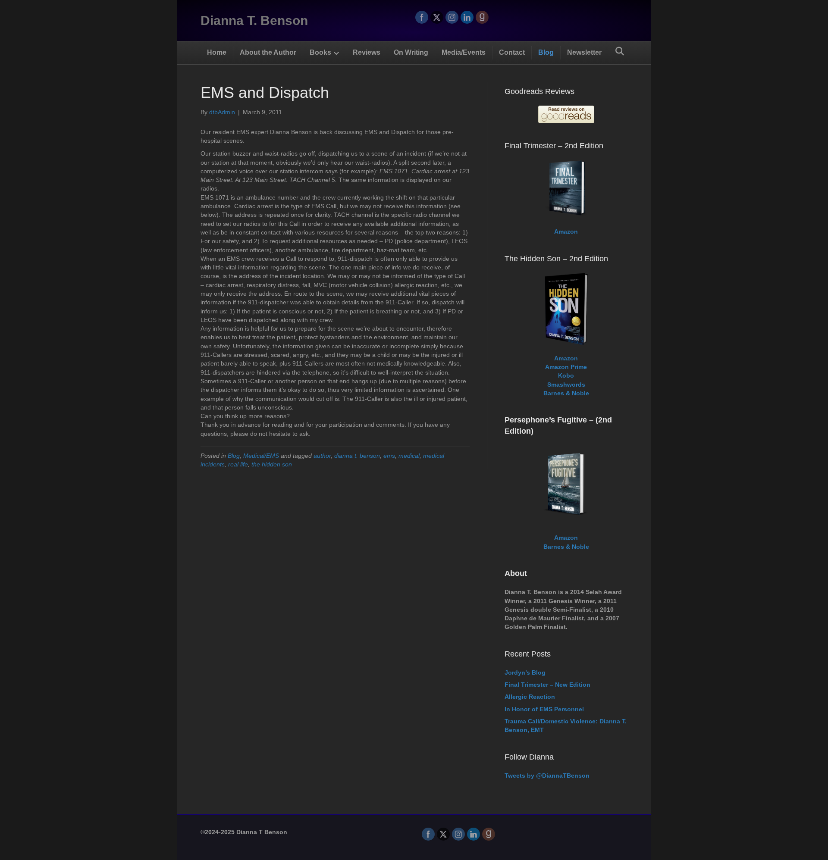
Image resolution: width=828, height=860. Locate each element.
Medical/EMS (261, 455)
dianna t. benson (357, 455)
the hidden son (271, 464)
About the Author (268, 52)
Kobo (566, 375)
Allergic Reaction (530, 696)
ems (389, 455)
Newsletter (584, 52)
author (322, 455)
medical (409, 455)
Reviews (366, 52)
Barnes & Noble (566, 393)
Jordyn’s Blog (525, 672)
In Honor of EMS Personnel (544, 709)
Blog (546, 52)
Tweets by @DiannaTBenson (547, 775)
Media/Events (464, 52)
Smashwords (566, 384)
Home (216, 52)
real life (238, 464)
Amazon (566, 231)
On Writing (411, 52)
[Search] (619, 51)
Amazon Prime (566, 366)
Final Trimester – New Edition (547, 684)
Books (320, 52)
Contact (512, 52)
